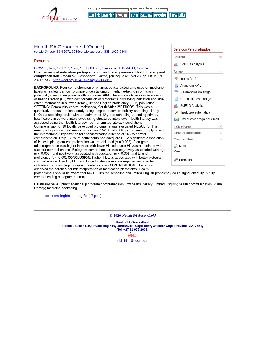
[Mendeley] (176, 146)
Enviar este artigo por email (199, 119)
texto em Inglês (57, 196)
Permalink (186, 160)
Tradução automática (195, 112)
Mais (182, 146)
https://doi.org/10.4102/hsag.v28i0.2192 (82, 80)
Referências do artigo (195, 92)
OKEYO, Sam (67, 68)
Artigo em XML (190, 85)
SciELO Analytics (192, 64)
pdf (97, 196)
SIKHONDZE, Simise (96, 68)
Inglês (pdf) (188, 79)
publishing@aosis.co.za (132, 241)
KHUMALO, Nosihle (133, 68)
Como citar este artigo (195, 99)
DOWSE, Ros (44, 68)
